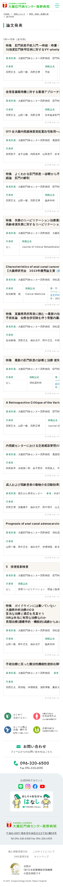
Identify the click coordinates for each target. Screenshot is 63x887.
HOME (7, 14)
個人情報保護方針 (18, 851)
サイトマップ (41, 856)
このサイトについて (44, 851)
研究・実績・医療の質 (39, 14)
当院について (19, 14)
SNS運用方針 (21, 856)
